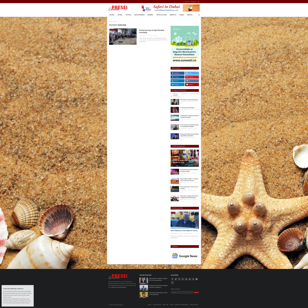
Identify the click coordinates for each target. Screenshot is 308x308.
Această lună (185, 93)
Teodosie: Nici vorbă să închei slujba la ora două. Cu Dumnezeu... (158, 286)
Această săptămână (175, 94)
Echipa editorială (157, 304)
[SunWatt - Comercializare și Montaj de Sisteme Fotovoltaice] (185, 44)
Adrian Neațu (174, 165)
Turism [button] (181, 15)
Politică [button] (128, 15)
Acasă (110, 21)
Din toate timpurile (194, 93)
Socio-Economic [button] (139, 15)
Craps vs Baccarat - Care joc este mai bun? (189, 187)
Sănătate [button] (173, 15)
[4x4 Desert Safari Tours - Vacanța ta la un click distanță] (170, 8)
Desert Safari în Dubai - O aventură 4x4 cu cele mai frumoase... (189, 179)
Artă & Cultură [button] (161, 15)
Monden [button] (150, 15)
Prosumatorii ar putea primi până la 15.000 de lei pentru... (189, 116)
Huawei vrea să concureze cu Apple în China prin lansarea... (184, 232)
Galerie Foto (165, 304)
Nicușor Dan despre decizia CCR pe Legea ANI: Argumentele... (189, 134)
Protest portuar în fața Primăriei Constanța (151, 31)
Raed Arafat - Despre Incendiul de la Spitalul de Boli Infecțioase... (189, 196)
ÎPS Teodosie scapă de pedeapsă (189, 99)
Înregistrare (193, 1)
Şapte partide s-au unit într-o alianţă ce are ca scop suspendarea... (158, 279)
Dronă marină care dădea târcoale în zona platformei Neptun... (189, 125)
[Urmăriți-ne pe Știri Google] (185, 255)
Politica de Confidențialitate (181, 304)
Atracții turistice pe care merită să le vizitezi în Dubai (189, 170)
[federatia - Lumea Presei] (118, 8)
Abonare (196, 292)
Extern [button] (120, 15)
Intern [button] (112, 15)
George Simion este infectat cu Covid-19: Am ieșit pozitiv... (158, 293)
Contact (149, 304)
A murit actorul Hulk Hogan (187, 107)
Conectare (187, 1)
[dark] (199, 1)
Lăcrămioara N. (142, 35)
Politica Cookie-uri (194, 304)
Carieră (171, 304)
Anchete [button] (189, 15)
